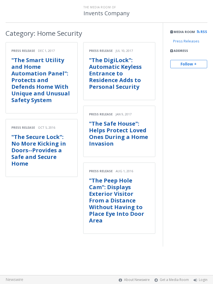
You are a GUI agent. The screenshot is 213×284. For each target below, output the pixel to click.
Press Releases (186, 41)
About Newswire (137, 279)
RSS (203, 32)
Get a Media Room (174, 279)
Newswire (14, 279)
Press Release (23, 51)
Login (203, 279)
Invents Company (106, 13)
